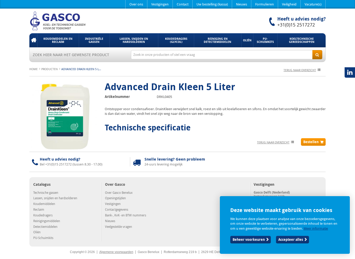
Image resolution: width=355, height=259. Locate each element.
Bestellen (311, 142)
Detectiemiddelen (45, 226)
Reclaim (38, 209)
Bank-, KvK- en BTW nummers (125, 215)
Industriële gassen (94, 40)
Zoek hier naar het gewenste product (71, 54)
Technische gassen (45, 192)
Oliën (247, 40)
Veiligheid (289, 4)
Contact (182, 4)
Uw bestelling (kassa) (212, 4)
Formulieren (264, 4)
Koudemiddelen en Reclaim (58, 40)
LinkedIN (350, 72)
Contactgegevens (116, 209)
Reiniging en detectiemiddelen (217, 40)
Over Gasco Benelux (119, 192)
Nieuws (241, 4)
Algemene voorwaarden (116, 252)
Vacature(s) (313, 4)
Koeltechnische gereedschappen (301, 40)
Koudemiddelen (44, 204)
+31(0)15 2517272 (296, 25)
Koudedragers (42, 215)
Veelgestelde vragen (118, 226)
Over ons (136, 4)
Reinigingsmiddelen (46, 221)
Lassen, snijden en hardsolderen (134, 40)
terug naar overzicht (300, 70)
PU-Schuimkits (265, 40)
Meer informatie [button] (316, 228)
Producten (49, 69)
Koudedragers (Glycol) (176, 40)
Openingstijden (115, 198)
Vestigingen (160, 4)
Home (33, 40)
